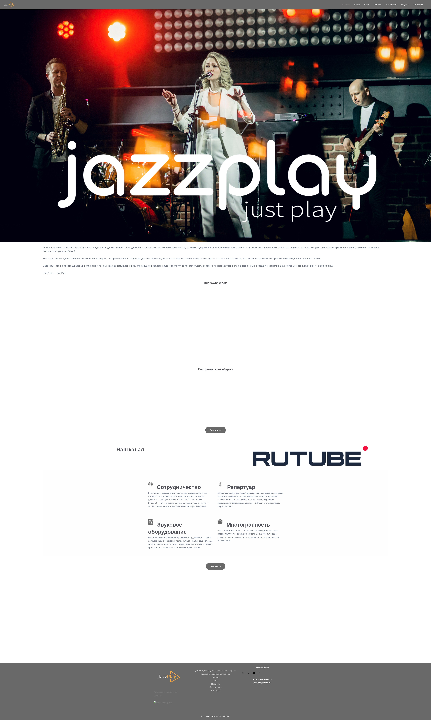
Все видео (215, 430)
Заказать (215, 566)
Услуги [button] (404, 4)
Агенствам (391, 4)
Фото (366, 4)
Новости (378, 4)
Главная (346, 4)
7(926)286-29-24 (263, 679)
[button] (408, 4)
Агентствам (215, 687)
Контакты (418, 4)
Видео (357, 4)
